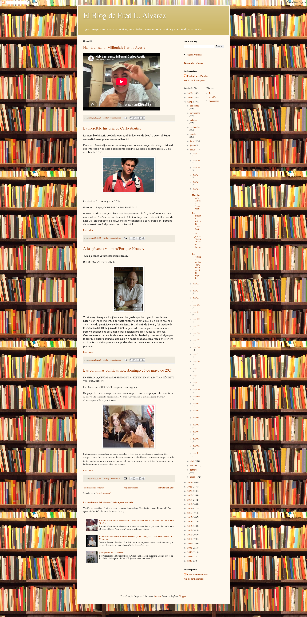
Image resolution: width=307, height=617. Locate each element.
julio (192, 140)
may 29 (196, 167)
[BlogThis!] (134, 118)
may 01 (196, 452)
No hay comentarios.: (112, 117)
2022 (190, 486)
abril (192, 461)
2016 (190, 512)
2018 (190, 504)
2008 (190, 547)
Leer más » (88, 230)
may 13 (196, 368)
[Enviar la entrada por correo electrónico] (125, 117)
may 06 (196, 417)
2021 (190, 490)
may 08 (196, 403)
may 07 (196, 410)
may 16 (196, 347)
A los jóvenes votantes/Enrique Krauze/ (113, 248)
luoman (157, 596)
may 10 (196, 389)
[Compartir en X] (137, 118)
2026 (190, 93)
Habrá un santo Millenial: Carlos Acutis (114, 47)
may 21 (196, 311)
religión (212, 96)
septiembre (195, 126)
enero (193, 476)
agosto (193, 133)
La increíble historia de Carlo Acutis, (112, 128)
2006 (190, 556)
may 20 (196, 318)
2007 (190, 552)
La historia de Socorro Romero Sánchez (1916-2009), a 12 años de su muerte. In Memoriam (135, 538)
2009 (190, 543)
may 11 (196, 382)
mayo (193, 149)
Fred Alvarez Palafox (197, 76)
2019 (190, 499)
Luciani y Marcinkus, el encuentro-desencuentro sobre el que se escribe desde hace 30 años (136, 522)
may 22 (196, 304)
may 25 (196, 283)
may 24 (196, 290)
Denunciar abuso (193, 63)
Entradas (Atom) (103, 493)
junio (192, 145)
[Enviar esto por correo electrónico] (131, 118)
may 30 (196, 160)
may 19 (196, 325)
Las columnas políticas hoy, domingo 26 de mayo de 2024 (128, 370)
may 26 (196, 188)
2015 (190, 517)
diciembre (194, 105)
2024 (190, 101)
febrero (193, 469)
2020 (190, 495)
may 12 (196, 375)
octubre (193, 119)
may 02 (196, 445)
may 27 (196, 181)
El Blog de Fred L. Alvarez (124, 15)
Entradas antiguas (165, 487)
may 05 (196, 424)
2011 (190, 534)
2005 (190, 560)
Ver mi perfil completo (194, 80)
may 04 (196, 431)
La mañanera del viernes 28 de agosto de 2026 (108, 502)
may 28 (196, 174)
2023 (190, 482)
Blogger (182, 596)
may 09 (196, 396)
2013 (190, 525)
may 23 (196, 297)
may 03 (196, 438)
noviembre (195, 112)
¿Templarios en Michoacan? (111, 552)
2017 (190, 508)
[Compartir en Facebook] (140, 118)
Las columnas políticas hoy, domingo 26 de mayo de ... (196, 266)
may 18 (196, 332)
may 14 (196, 361)
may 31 (196, 153)
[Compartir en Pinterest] (143, 118)
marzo (193, 465)
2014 (190, 521)
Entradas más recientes (94, 487)
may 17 (196, 340)
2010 (190, 538)
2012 (190, 530)
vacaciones (214, 100)
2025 (190, 97)
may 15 (196, 354)
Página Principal (131, 487)
